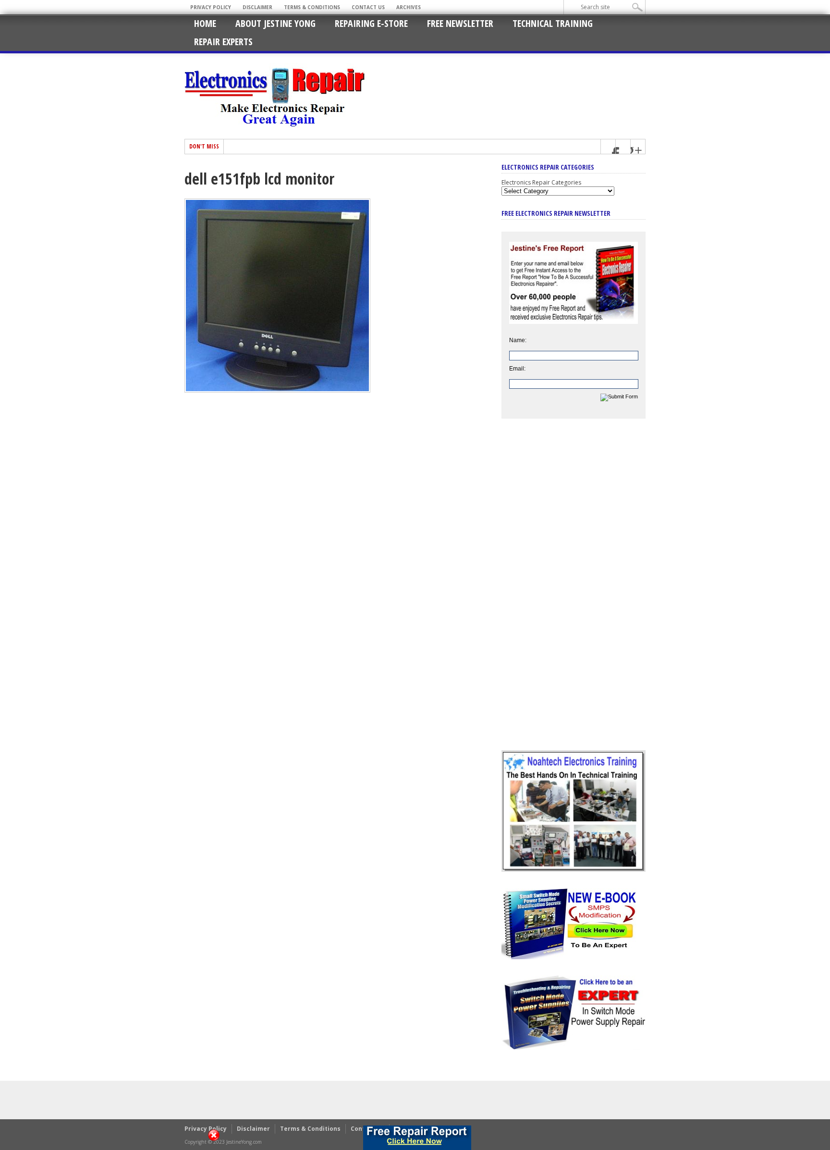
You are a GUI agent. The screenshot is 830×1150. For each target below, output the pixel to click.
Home (205, 23)
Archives (408, 7)
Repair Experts (223, 41)
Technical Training (553, 23)
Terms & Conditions (312, 7)
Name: (517, 340)
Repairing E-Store (371, 23)
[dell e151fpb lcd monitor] (277, 390)
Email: (517, 368)
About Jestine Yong (275, 23)
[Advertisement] (573, 591)
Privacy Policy (210, 7)
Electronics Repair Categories (541, 182)
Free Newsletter (460, 23)
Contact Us (368, 7)
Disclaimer (257, 7)
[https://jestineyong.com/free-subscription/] (417, 1137)
